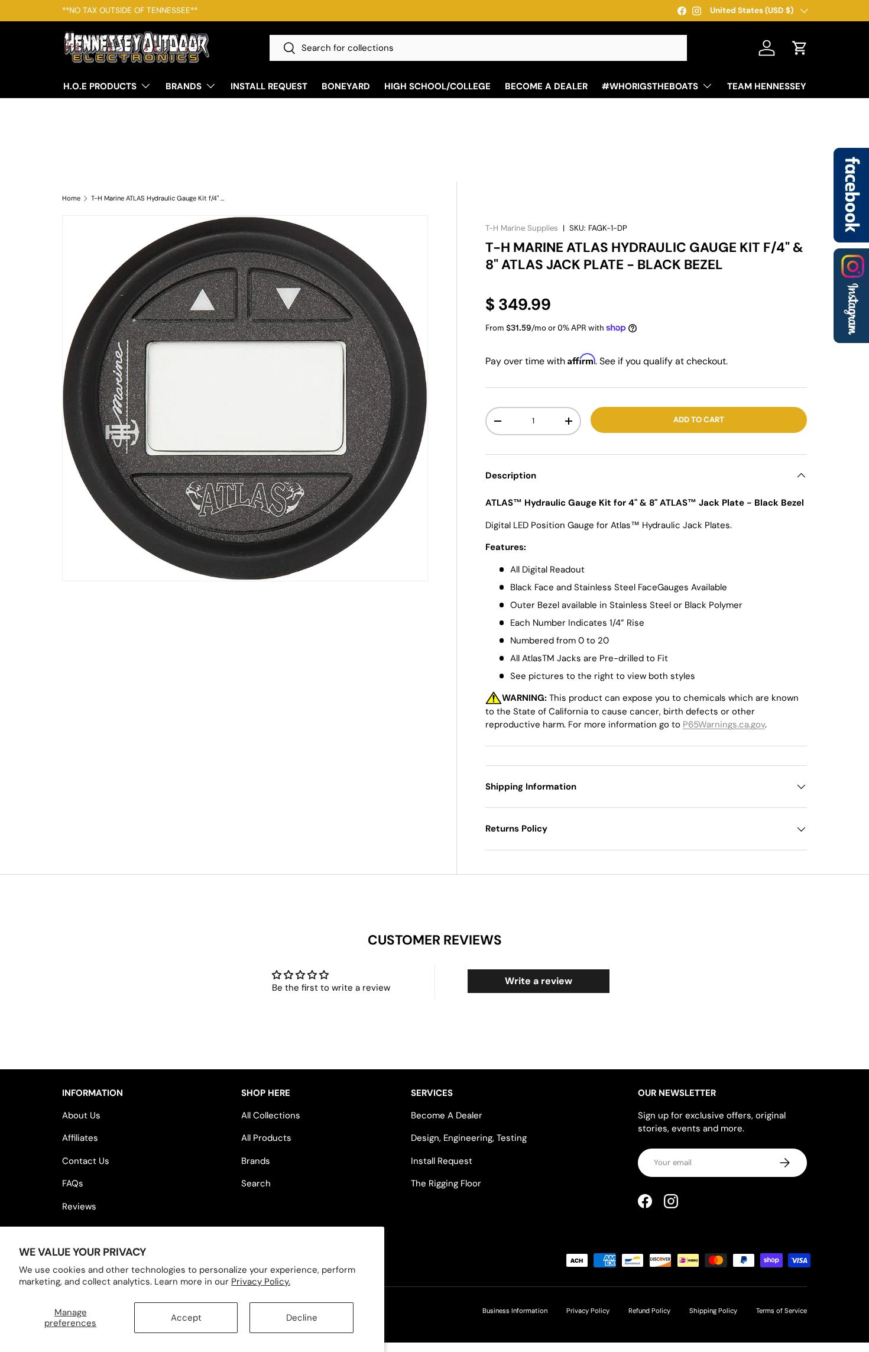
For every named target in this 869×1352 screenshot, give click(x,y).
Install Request (441, 1161)
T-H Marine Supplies (521, 228)
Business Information (514, 1310)
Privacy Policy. (260, 1282)
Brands (255, 1161)
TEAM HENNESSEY (766, 86)
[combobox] (478, 48)
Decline (301, 1318)
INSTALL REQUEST (269, 86)
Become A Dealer (446, 1115)
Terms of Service (781, 1310)
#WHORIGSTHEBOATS (650, 86)
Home (71, 198)
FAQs (72, 1183)
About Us (81, 1115)
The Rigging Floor (446, 1183)
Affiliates (80, 1138)
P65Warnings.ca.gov (724, 724)
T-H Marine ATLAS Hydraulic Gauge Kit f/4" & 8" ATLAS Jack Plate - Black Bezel (157, 198)
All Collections (270, 1115)
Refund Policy (649, 1310)
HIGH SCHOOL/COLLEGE (437, 86)
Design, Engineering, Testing (469, 1138)
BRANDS (184, 86)
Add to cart (698, 420)
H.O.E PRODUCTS (100, 86)
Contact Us (85, 1161)
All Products (266, 1138)
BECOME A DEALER (546, 86)
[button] (800, 48)
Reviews (79, 1206)
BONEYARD (346, 86)
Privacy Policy (587, 1310)
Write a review (538, 981)
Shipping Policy (713, 1310)
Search (256, 1183)
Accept (186, 1318)
